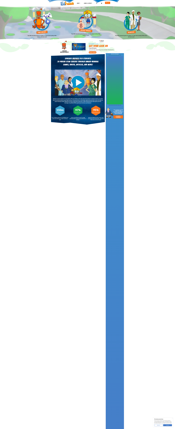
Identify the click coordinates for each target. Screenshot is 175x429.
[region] (163, 422)
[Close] (172, 418)
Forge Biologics (93, 48)
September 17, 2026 (93, 44)
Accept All (167, 425)
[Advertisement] (115, 80)
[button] (78, 82)
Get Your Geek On (98, 46)
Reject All (158, 425)
